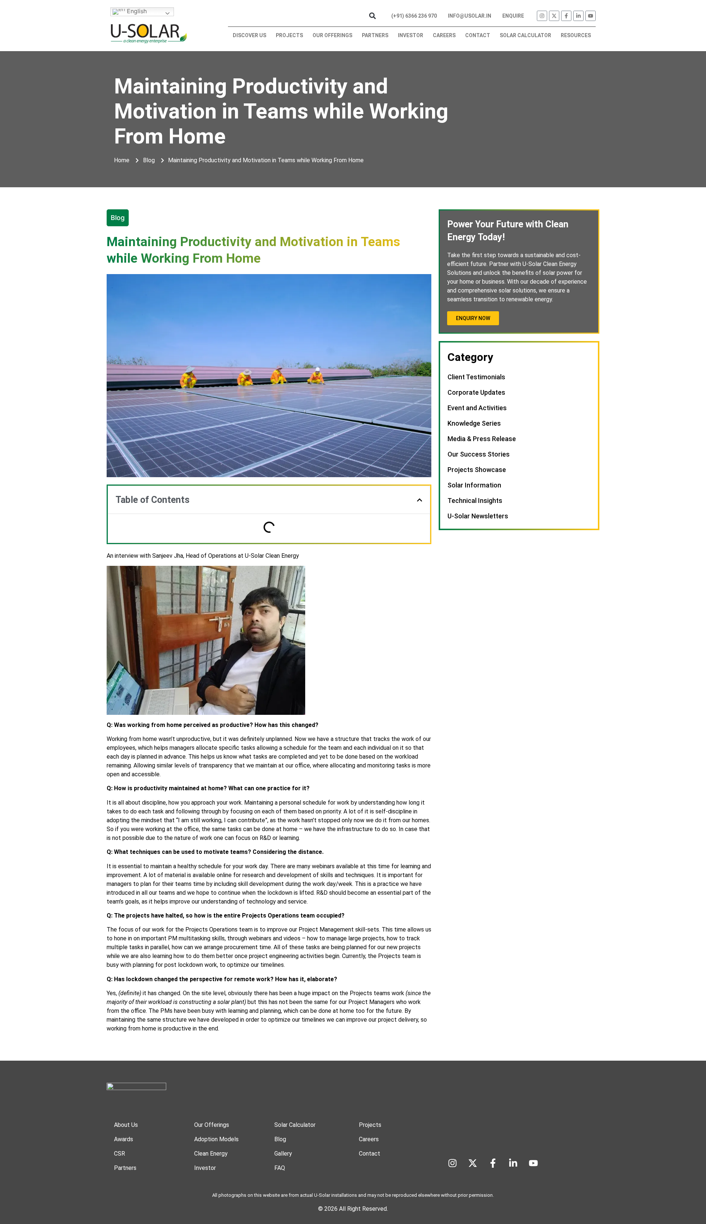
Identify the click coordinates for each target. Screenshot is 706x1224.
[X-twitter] (554, 16)
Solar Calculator (525, 35)
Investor (410, 35)
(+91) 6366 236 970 (414, 16)
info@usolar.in (469, 16)
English (136, 11)
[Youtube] (590, 16)
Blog (118, 217)
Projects (289, 35)
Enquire (513, 16)
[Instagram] (542, 16)
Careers (444, 35)
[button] (372, 16)
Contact (477, 35)
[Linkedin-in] (578, 16)
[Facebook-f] (566, 16)
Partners (375, 35)
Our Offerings (332, 35)
